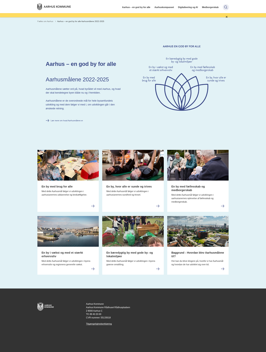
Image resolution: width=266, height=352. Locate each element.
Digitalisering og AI (188, 7)
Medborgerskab (210, 7)
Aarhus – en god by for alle (136, 7)
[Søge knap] (226, 7)
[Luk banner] (226, 17)
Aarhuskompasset (164, 7)
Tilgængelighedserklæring (99, 324)
